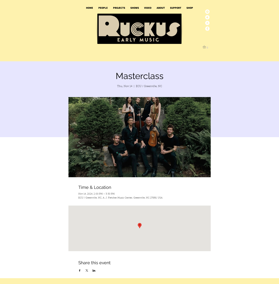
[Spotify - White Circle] (207, 11)
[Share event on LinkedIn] (94, 270)
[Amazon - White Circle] (207, 23)
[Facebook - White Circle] (207, 28)
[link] (206, 47)
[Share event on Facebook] (79, 270)
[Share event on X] (86, 270)
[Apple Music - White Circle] (207, 17)
